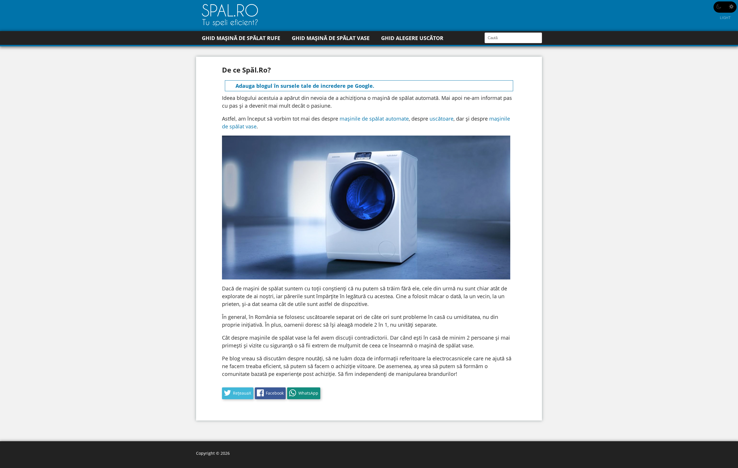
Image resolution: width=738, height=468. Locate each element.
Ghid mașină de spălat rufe (241, 38)
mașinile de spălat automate (374, 118)
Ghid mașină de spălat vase (331, 38)
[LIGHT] (725, 7)
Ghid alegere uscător (412, 38)
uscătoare (441, 118)
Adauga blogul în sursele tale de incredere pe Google (304, 85)
